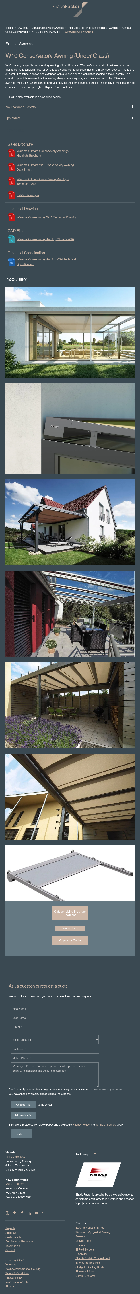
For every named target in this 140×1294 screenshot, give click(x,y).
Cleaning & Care (15, 1260)
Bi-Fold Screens (85, 1249)
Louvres (80, 1245)
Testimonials (12, 1246)
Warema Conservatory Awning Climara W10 (45, 239)
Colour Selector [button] (70, 928)
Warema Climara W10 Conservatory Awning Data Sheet (45, 167)
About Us (11, 1232)
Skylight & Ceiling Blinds (89, 1267)
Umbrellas (81, 1254)
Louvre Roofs (83, 1240)
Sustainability (13, 1237)
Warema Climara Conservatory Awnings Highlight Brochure (43, 153)
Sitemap (10, 1286)
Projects (10, 1228)
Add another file (23, 1115)
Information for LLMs (17, 1282)
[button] (7, 9)
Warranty (10, 1264)
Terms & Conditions (17, 1273)
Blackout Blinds (84, 1271)
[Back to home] (70, 9)
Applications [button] (13, 117)
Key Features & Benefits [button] (20, 107)
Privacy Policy (81, 1124)
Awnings (80, 1236)
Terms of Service (106, 1124)
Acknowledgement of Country (23, 1269)
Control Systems (85, 1276)
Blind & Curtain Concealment (92, 1258)
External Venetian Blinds (89, 1227)
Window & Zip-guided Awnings (93, 1232)
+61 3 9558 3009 (15, 1156)
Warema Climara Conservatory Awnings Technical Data (43, 181)
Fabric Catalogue (28, 195)
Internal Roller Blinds (87, 1262)
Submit (21, 1134)
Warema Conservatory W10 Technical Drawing (47, 217)
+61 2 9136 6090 (15, 1184)
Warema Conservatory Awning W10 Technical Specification (46, 262)
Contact (10, 1250)
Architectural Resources (19, 1241)
